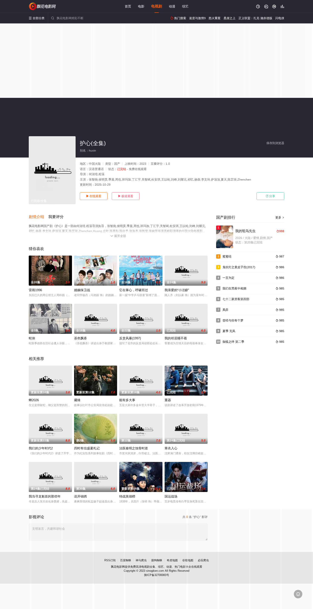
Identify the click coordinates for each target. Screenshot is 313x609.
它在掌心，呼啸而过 (133, 290)
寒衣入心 (171, 448)
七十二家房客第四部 (236, 299)
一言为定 (228, 277)
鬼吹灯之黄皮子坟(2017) (239, 267)
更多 (279, 217)
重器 (168, 400)
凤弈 (225, 309)
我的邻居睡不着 (176, 338)
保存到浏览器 (275, 143)
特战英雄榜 (127, 496)
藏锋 (77, 400)
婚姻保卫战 (82, 290)
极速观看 (125, 196)
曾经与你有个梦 (233, 320)
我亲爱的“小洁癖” (177, 290)
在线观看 (93, 196)
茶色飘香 (80, 338)
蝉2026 (34, 400)
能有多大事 (127, 400)
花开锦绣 (80, 496)
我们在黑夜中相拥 (234, 288)
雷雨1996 (35, 290)
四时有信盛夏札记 (87, 448)
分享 (270, 196)
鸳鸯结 (227, 256)
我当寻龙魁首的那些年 (45, 496)
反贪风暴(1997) (130, 338)
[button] (38, 217)
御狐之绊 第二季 (233, 341)
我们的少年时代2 (41, 448)
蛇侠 (32, 338)
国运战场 (171, 496)
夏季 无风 (229, 331)
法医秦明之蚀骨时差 (133, 448)
